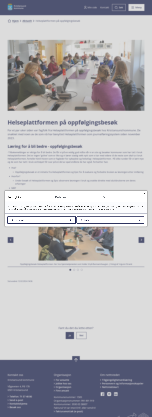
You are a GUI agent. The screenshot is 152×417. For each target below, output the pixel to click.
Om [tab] (105, 197)
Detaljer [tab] (60, 197)
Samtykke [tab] (14, 197)
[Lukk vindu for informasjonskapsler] (144, 193)
